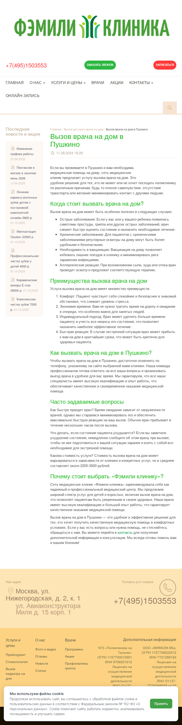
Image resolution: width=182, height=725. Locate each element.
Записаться (165, 65)
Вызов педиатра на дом (15, 673)
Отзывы (41, 656)
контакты (125, 532)
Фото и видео (45, 649)
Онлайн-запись (23, 95)
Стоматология (17, 661)
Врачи (97, 82)
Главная (15, 82)
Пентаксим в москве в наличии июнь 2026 (23, 172)
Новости (41, 663)
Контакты (140, 82)
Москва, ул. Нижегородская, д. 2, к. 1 (43, 594)
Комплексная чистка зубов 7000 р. (23, 304)
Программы (74, 649)
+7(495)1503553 (26, 65)
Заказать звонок (100, 65)
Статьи (40, 670)
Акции (116, 82)
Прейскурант (16, 654)
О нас (36, 82)
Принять (161, 704)
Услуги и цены (67, 82)
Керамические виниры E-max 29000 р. (23, 285)
